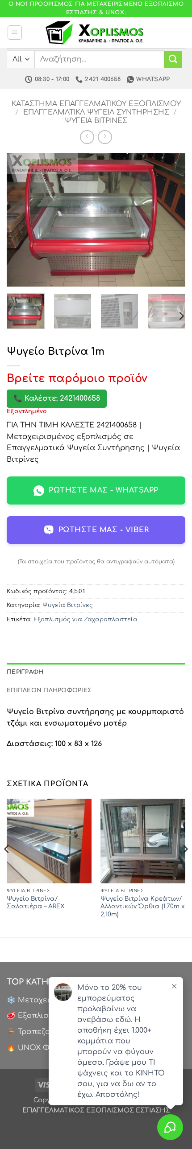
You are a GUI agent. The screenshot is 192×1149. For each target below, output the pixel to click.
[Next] (171, 219)
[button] (15, 32)
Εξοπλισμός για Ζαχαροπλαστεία (85, 619)
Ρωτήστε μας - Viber (103, 530)
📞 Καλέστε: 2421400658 (56, 398)
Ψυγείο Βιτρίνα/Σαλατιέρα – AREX (36, 902)
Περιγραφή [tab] (25, 672)
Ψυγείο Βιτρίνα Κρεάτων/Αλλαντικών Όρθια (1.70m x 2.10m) (142, 906)
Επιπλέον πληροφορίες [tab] (49, 690)
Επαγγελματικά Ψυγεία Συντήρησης (96, 112)
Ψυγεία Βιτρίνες (96, 121)
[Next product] (87, 137)
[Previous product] (105, 137)
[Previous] (21, 219)
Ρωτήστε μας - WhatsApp (104, 490)
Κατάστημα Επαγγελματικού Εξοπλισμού (96, 104)
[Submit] (173, 59)
